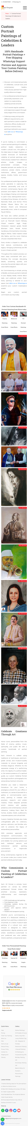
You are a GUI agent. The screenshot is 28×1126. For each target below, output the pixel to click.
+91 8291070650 (6, 2)
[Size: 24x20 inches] (14, 456)
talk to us (10, 132)
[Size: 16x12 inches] (14, 409)
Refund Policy (5, 1046)
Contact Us (4, 1052)
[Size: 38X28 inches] (14, 595)
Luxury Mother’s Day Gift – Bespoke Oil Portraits (20, 1041)
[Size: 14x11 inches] (14, 436)
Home (7, 13)
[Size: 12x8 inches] (14, 525)
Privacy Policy (5, 1049)
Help (2, 1030)
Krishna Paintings (20, 1030)
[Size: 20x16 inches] (14, 629)
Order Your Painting (6, 1035)
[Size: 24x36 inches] (14, 381)
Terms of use (4, 1044)
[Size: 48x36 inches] (14, 665)
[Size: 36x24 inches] (14, 353)
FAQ (2, 1041)
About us (3, 1038)
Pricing (3, 1033)
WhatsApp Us (17, 2)
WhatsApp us (22, 283)
